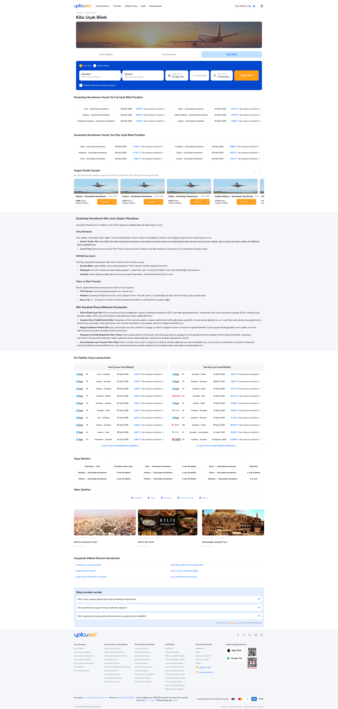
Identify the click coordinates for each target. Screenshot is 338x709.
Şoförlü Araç (131, 6)
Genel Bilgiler (106, 54)
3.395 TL (150, 109)
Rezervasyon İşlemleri (203, 656)
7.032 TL (244, 158)
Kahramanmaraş (187, 498)
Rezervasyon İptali (202, 659)
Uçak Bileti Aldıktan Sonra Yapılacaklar (187, 565)
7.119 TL (245, 417)
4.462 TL (245, 381)
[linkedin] (250, 635)
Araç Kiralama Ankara (112, 663)
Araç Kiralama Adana (111, 682)
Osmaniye (167, 498)
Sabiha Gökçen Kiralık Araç (113, 652)
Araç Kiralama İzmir (111, 659)
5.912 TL (245, 374)
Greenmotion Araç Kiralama (144, 674)
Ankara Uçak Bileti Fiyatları (174, 671)
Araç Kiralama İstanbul (112, 648)
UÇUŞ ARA (246, 75)
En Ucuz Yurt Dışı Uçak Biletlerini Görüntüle (216, 445)
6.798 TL (245, 403)
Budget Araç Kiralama (142, 656)
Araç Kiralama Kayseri (112, 674)
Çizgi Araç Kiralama (142, 671)
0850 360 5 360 (205, 667)
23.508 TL (244, 439)
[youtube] (255, 635)
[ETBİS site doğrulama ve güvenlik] (252, 663)
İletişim (198, 663)
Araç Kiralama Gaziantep (113, 678)
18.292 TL (244, 425)
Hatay (152, 498)
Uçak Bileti (231, 54)
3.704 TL (150, 121)
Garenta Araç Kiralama (143, 652)
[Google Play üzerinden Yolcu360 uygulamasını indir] (234, 658)
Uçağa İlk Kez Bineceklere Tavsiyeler (91, 577)
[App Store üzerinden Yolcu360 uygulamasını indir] (234, 650)
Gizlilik (223, 707)
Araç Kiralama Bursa (111, 671)
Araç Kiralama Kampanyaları (84, 663)
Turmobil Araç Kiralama (143, 682)
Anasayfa (79, 13)
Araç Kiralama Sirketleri (82, 652)
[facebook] (238, 635)
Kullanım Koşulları (235, 707)
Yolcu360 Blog (79, 667)
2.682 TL (148, 439)
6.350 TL (245, 410)
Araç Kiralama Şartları (81, 671)
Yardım (233, 623)
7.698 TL (147, 158)
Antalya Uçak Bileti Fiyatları (175, 659)
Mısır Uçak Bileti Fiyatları (174, 682)
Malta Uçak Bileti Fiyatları (174, 689)
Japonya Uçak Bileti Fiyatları (175, 685)
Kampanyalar (155, 6)
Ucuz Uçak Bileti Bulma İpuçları (184, 577)
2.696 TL (245, 121)
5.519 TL (245, 432)
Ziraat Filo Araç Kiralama (143, 667)
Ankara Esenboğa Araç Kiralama (115, 656)
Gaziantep (137, 498)
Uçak (143, 6)
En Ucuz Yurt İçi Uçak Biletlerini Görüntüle (120, 445)
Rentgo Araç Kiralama (142, 659)
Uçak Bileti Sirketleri (172, 652)
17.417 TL (147, 152)
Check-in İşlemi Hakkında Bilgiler (184, 571)
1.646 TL (148, 396)
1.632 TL (148, 432)
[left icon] (254, 172)
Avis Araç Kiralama (141, 648)
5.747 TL (245, 388)
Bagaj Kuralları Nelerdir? (86, 571)
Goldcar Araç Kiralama (143, 678)
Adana (204, 498)
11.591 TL (147, 146)
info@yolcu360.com (206, 672)
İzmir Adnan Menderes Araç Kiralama (117, 667)
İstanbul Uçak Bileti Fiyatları (175, 656)
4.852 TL (150, 115)
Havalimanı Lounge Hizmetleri (88, 565)
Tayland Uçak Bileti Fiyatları (175, 674)
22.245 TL (244, 396)
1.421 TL (148, 374)
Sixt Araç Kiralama (141, 663)
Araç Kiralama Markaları (82, 659)
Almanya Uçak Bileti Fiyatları (175, 678)
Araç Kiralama (102, 6)
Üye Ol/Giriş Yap (243, 6)
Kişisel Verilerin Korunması (253, 707)
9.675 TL (244, 152)
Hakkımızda (200, 648)
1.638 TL (148, 381)
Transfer (117, 6)
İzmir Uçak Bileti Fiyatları (174, 663)
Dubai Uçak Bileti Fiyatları (174, 667)
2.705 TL (245, 115)
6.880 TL (244, 146)
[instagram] (261, 635)
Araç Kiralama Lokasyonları (83, 656)
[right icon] (261, 172)
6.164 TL (245, 109)
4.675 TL (148, 417)
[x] (244, 635)
